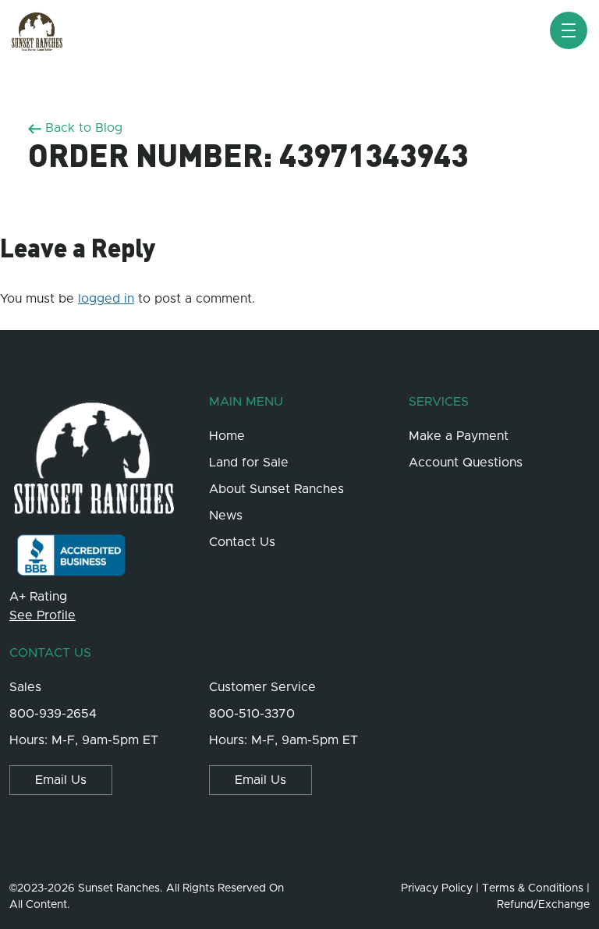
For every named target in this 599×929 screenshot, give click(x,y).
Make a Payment (459, 436)
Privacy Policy (437, 888)
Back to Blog (81, 128)
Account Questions (466, 462)
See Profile (42, 615)
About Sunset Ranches (276, 489)
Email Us (61, 780)
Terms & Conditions (532, 888)
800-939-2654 (53, 713)
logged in (106, 299)
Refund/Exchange (543, 904)
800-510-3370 (252, 713)
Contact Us (242, 542)
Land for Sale (249, 462)
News (226, 515)
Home (227, 436)
